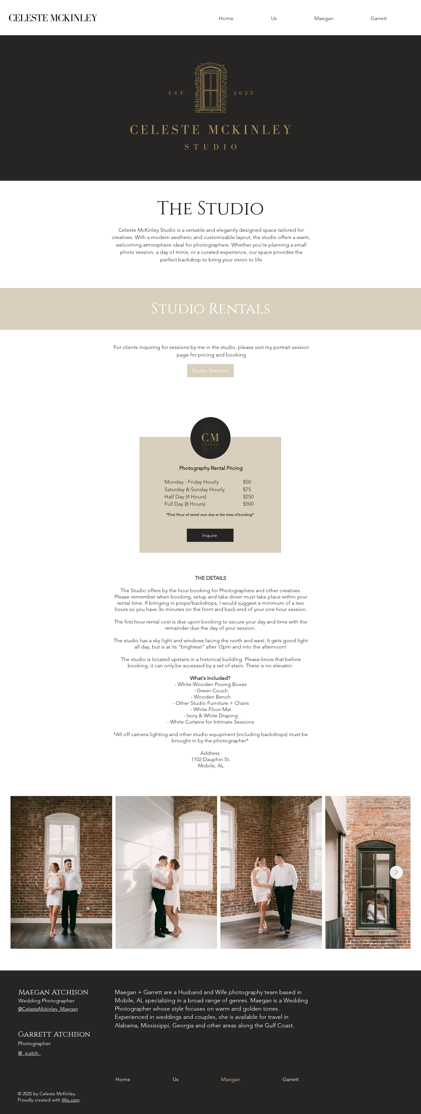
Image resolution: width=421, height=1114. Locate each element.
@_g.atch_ (29, 1053)
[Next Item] (396, 872)
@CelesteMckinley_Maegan (48, 1009)
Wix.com (71, 1100)
